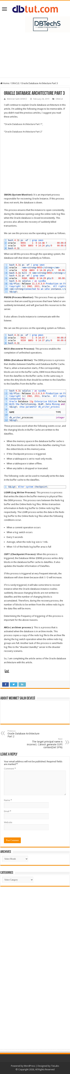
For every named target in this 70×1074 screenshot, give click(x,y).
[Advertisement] (35, 57)
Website (8, 822)
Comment (10, 768)
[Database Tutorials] (35, 8)
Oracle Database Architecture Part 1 (23, 124)
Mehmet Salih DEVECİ (17, 99)
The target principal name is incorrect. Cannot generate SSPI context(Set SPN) (44, 743)
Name (8, 800)
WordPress (29, 1066)
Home (6, 83)
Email (7, 811)
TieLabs (55, 1066)
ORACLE (15, 83)
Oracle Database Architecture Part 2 (23, 131)
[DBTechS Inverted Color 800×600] (47, 24)
